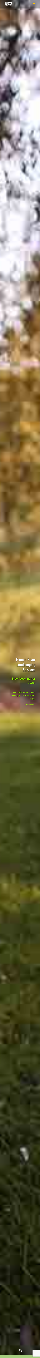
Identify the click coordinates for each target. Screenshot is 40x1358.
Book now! (30, 705)
